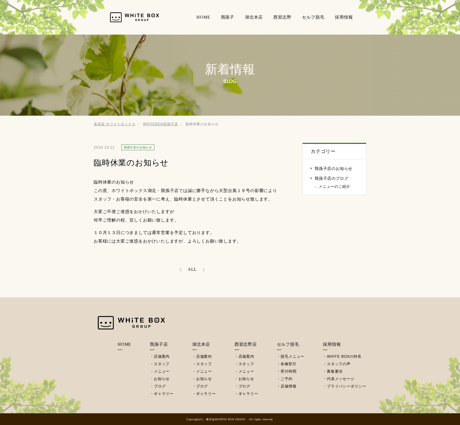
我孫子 (227, 17)
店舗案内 (162, 356)
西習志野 (282, 17)
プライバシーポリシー (346, 386)
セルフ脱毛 (313, 17)
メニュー (162, 371)
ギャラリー (164, 393)
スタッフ (162, 364)
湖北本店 (254, 17)
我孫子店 (159, 344)
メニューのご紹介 (334, 187)
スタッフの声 (339, 364)
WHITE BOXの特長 (344, 356)
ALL (192, 269)
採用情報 (344, 17)
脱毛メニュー (292, 356)
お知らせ (162, 379)
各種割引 (288, 364)
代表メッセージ (341, 379)
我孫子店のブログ (331, 178)
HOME (203, 17)
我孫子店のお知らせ (333, 168)
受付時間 (288, 371)
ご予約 (286, 379)
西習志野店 (246, 344)
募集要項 (335, 371)
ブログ (160, 386)
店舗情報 (288, 386)
